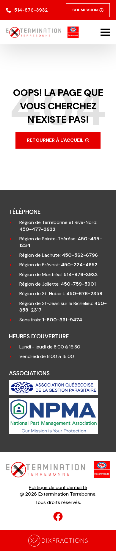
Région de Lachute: (58, 255)
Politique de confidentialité (58, 487)
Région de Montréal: (58, 274)
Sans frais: (50, 320)
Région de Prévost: (58, 265)
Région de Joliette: (57, 284)
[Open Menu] (105, 32)
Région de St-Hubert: (60, 293)
